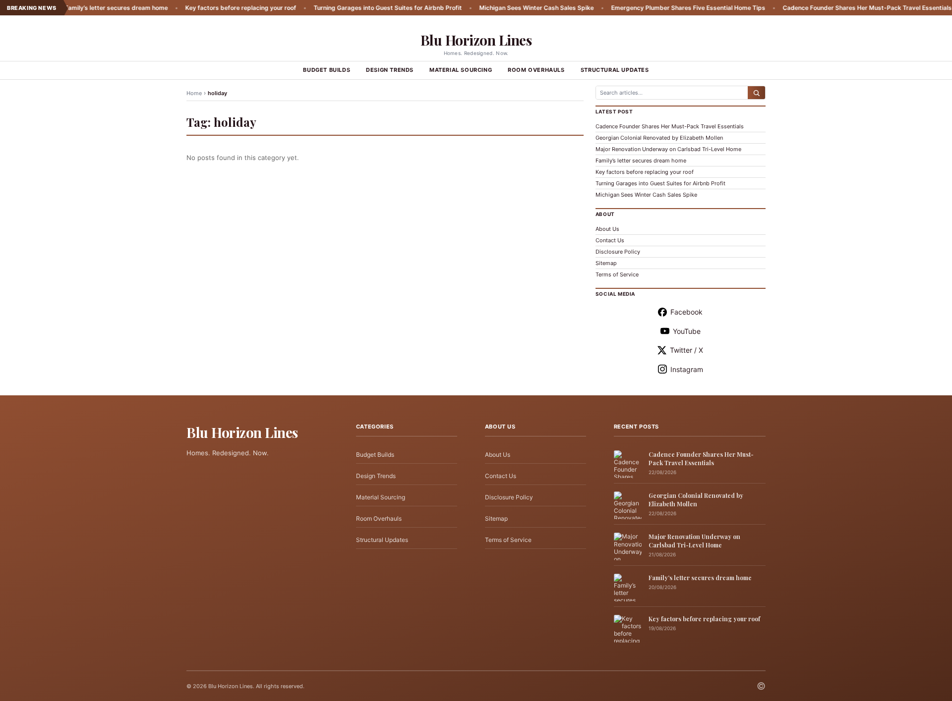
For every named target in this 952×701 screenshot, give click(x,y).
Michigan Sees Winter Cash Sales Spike (513, 7)
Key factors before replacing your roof (217, 7)
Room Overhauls (536, 69)
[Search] (756, 92)
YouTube (687, 331)
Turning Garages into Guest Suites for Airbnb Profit (364, 7)
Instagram (686, 369)
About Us (607, 228)
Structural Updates (615, 69)
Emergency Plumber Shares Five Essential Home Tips (665, 7)
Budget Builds (326, 69)
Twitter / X (686, 350)
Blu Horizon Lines (476, 40)
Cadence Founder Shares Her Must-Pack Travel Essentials (843, 7)
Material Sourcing (460, 69)
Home (194, 93)
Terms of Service (617, 274)
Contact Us (609, 240)
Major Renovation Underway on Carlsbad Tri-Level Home (668, 149)
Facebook (686, 312)
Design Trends (390, 69)
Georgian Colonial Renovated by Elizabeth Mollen (659, 137)
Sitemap (606, 263)
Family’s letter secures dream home (92, 7)
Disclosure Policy (617, 251)
